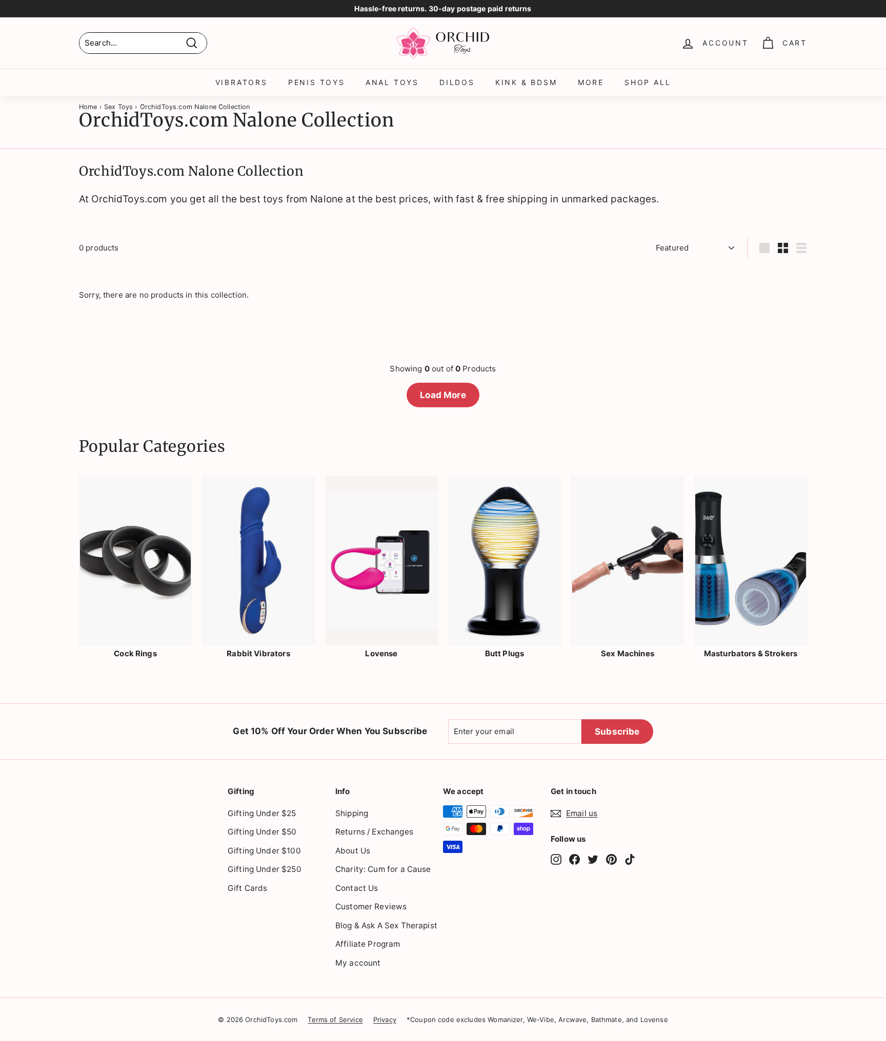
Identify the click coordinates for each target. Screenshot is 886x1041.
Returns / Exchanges (374, 832)
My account (358, 963)
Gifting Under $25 (262, 813)
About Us (352, 851)
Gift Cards (248, 888)
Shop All (648, 82)
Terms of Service (335, 1019)
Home (88, 107)
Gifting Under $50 (262, 832)
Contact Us (356, 888)
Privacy (384, 1019)
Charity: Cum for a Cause (383, 869)
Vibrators (241, 82)
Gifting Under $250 (264, 869)
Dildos (457, 82)
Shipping (351, 813)
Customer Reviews (371, 906)
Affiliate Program (367, 944)
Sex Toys (118, 107)
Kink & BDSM (526, 82)
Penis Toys (316, 82)
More (591, 82)
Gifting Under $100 (264, 851)
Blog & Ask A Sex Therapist (386, 925)
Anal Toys (392, 82)
